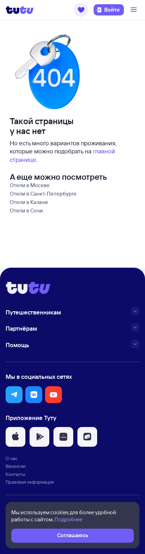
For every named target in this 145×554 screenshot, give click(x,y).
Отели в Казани (29, 202)
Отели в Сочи (26, 210)
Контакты (15, 474)
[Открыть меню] (134, 10)
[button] (81, 10)
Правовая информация (30, 482)
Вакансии (15, 466)
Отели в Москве (30, 185)
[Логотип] (20, 10)
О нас (12, 458)
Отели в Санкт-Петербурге (43, 193)
